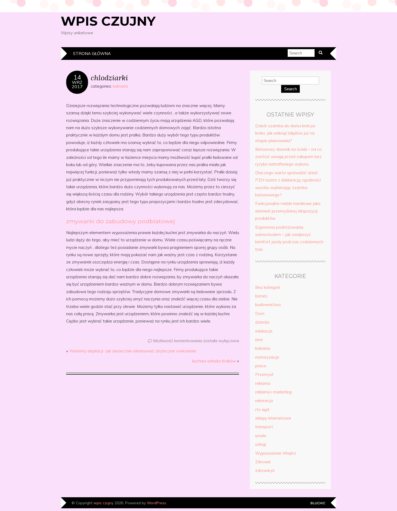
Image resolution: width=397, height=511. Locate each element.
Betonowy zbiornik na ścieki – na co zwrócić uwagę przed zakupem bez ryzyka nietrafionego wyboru (288, 157)
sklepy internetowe (273, 418)
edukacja (263, 331)
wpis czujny (108, 21)
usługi (260, 444)
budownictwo (268, 304)
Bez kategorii (267, 287)
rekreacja (264, 400)
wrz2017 (77, 84)
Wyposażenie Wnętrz (275, 453)
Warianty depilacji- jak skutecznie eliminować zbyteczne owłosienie (132, 351)
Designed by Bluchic (318, 503)
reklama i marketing (273, 392)
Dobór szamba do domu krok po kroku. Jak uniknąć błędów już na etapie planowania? (285, 133)
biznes (261, 296)
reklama (262, 383)
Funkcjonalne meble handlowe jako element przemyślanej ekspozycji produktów (288, 211)
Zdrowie (263, 461)
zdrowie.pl (264, 470)
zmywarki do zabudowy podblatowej (120, 221)
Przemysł (264, 374)
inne (259, 339)
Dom (259, 313)
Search (290, 89)
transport (264, 426)
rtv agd (262, 409)
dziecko (262, 322)
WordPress (156, 502)
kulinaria (120, 86)
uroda (260, 435)
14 (77, 77)
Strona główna (92, 53)
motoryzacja (267, 357)
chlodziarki (109, 77)
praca (260, 365)
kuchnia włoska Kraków (214, 360)
